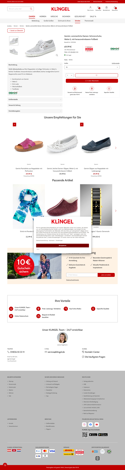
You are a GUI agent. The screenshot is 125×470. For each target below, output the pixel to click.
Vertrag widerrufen (88, 381)
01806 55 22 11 (17, 352)
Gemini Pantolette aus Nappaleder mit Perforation (29, 170)
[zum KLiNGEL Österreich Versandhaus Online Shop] (9, 450)
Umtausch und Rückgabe (53, 384)
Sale (10, 396)
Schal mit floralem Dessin (29, 231)
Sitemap (11, 381)
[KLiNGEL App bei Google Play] (103, 434)
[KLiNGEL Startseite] (61, 9)
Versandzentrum (13, 426)
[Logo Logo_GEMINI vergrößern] (115, 49)
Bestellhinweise (50, 426)
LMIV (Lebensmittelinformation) (92, 404)
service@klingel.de (56, 352)
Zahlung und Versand (52, 381)
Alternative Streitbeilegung (91, 402)
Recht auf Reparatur (89, 413)
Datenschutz (87, 390)
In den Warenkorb (93, 81)
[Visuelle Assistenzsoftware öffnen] (96, 458)
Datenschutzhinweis (72, 280)
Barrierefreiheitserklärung (90, 410)
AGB (85, 384)
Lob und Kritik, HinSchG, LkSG (92, 407)
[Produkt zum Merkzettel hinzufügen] (96, 75)
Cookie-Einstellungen (89, 393)
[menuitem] (32, 16)
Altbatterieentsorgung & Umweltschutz (94, 399)
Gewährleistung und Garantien (92, 396)
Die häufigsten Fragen (95, 356)
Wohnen (11, 393)
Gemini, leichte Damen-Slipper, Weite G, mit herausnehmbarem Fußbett (62, 170)
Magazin (48, 429)
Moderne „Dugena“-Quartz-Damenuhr (96, 231)
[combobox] (20, 9)
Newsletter (49, 390)
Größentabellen (50, 423)
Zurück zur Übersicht (16, 30)
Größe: (66, 63)
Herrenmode (12, 387)
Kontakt (11, 423)
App (47, 396)
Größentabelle (116, 63)
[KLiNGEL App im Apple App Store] (93, 434)
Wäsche (11, 390)
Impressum (87, 387)
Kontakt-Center (92, 352)
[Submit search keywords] (31, 9)
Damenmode (12, 384)
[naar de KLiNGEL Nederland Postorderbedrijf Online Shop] (19, 450)
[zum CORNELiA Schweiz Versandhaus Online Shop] (14, 450)
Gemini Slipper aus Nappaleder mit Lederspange (96, 170)
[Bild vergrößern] (57, 55)
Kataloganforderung (51, 393)
